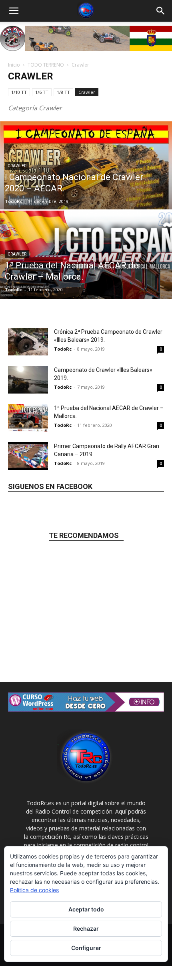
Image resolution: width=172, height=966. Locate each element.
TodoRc (13, 201)
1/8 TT (63, 92)
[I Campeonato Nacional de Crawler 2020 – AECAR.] (86, 182)
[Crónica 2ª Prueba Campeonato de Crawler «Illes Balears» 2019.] (28, 341)
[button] (13, 11)
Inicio (14, 64)
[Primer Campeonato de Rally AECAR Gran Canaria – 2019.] (28, 456)
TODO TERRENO (46, 64)
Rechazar (86, 928)
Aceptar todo (86, 909)
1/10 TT (19, 92)
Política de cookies (34, 890)
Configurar (86, 947)
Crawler (86, 92)
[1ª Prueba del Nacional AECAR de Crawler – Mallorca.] (86, 285)
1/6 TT (41, 92)
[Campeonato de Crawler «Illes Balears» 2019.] (28, 380)
